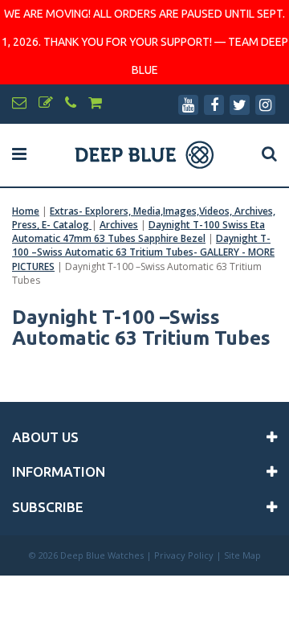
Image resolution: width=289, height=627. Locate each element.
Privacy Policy (184, 555)
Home (25, 211)
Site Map (242, 555)
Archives (119, 225)
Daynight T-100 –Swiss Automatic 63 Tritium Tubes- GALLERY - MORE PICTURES (143, 252)
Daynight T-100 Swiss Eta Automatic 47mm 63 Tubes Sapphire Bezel (138, 231)
